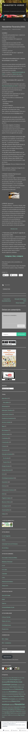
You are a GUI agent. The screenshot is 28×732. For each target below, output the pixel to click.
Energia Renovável (6, 470)
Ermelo (7, 694)
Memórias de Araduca (7, 581)
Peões (21, 709)
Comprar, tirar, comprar (14, 256)
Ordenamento (17, 707)
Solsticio (24, 713)
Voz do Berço (5, 548)
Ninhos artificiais (5, 707)
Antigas (23, 677)
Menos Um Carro (6, 621)
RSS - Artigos (5, 639)
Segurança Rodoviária (18, 713)
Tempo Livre (5, 585)
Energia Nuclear (6, 466)
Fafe (20, 694)
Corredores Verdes (5, 691)
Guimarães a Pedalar (18, 696)
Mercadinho (6, 402)
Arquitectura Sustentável (8, 418)
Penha (18, 709)
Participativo (11, 709)
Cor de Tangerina (6, 536)
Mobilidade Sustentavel (8, 478)
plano (23, 709)
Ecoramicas (5, 450)
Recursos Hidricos (6, 502)
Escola (10, 694)
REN (5, 713)
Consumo (4, 446)
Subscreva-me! (7, 656)
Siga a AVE (4, 648)
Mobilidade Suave (6, 625)
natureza (12, 704)
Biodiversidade (5, 434)
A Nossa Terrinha (6, 617)
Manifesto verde (14, 5)
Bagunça (19, 679)
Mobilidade (5, 704)
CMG (3, 577)
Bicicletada (4, 682)
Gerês (7, 696)
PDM (3, 494)
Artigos (8, 679)
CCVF (3, 565)
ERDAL (4, 540)
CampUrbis (19, 684)
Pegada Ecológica (6, 498)
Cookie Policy (4, 726)
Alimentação (5, 406)
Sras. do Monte (4, 715)
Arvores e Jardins (6, 422)
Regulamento (18, 711)
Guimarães (10, 696)
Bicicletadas (5, 430)
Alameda (10, 677)
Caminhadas (5, 438)
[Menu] (4, 20)
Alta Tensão (14, 677)
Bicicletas (10, 682)
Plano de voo (4, 711)
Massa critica (15, 701)
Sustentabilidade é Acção (8, 607)
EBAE (3, 599)
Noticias (4, 486)
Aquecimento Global (7, 414)
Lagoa (3, 701)
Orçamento (22, 707)
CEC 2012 (4, 569)
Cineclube (4, 573)
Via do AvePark (6, 510)
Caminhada (6, 684)
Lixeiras (5, 701)
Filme (22, 694)
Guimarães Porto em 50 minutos (10, 543)
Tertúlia (9, 715)
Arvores (11, 679)
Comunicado (6, 689)
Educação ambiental (20, 691)
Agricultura (5, 398)
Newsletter (7, 284)
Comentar (21, 325)
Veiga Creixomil (21, 715)
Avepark (16, 679)
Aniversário (19, 677)
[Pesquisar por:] (14, 334)
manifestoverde (16, 29)
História (4, 699)
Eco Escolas (6, 458)
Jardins (17, 698)
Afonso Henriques (5, 677)
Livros (3, 474)
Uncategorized (5, 506)
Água (3, 426)
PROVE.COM (14, 229)
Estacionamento (15, 694)
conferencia (12, 689)
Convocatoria (18, 689)
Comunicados (5, 442)
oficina (12, 707)
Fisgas (24, 694)
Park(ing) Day (5, 709)
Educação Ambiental (7, 454)
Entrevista (4, 694)
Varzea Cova (15, 715)
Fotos (4, 696)
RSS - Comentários (6, 643)
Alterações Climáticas (7, 410)
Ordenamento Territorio (8, 490)
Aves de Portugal (6, 595)
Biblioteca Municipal (7, 561)
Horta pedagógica (11, 698)
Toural (12, 715)
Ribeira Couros (10, 713)
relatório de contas (17, 74)
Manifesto (9, 701)
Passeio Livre (5, 629)
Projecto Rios (6, 462)
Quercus (4, 603)
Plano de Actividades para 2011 (10, 85)
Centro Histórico (13, 687)
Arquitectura (4, 679)
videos (3, 717)
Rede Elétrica (13, 711)
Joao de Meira (21, 698)
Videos (3, 513)
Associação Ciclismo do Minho (9, 557)
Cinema (19, 687)
